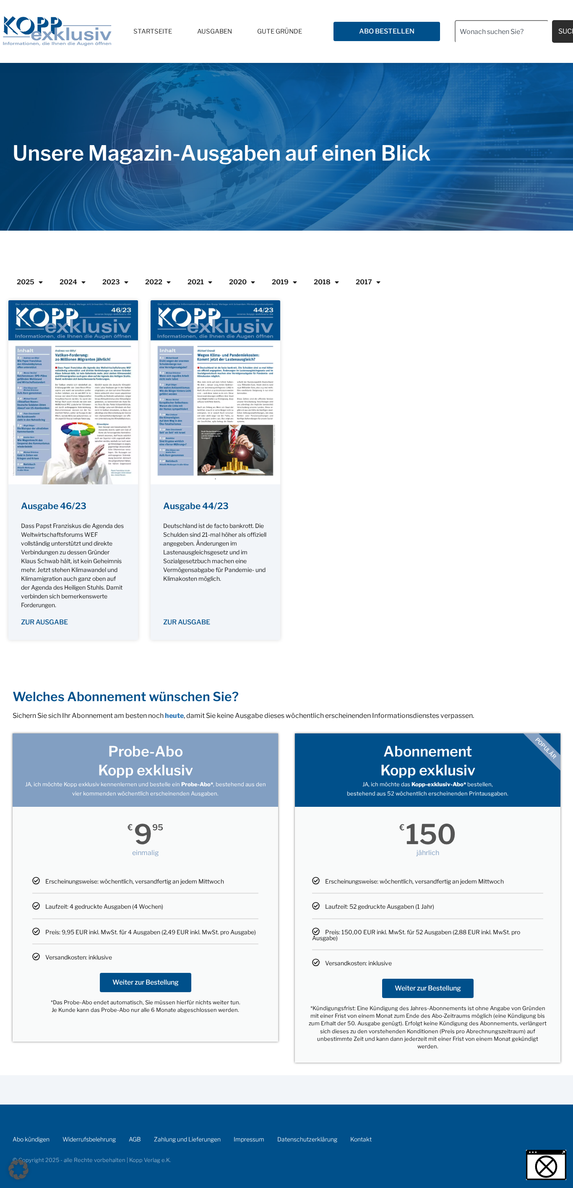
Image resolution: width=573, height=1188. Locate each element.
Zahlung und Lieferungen (187, 1139)
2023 (111, 282)
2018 (322, 282)
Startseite (152, 31)
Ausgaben (214, 31)
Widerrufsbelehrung (89, 1139)
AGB (135, 1139)
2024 (68, 282)
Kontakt (361, 1139)
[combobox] (502, 31)
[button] (18, 1169)
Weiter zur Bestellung (145, 982)
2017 (364, 282)
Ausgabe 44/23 (196, 506)
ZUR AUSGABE (44, 622)
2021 (196, 282)
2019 (280, 282)
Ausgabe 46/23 (53, 506)
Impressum (249, 1139)
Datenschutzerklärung (307, 1139)
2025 (25, 282)
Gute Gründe (279, 31)
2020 (238, 282)
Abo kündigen (31, 1139)
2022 (153, 282)
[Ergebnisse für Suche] (502, 47)
